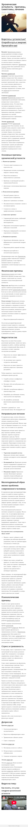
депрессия (6, 90)
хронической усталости (19, 290)
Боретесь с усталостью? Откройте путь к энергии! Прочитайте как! (14, 42)
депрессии (9, 763)
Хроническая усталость (14, 52)
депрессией (19, 636)
